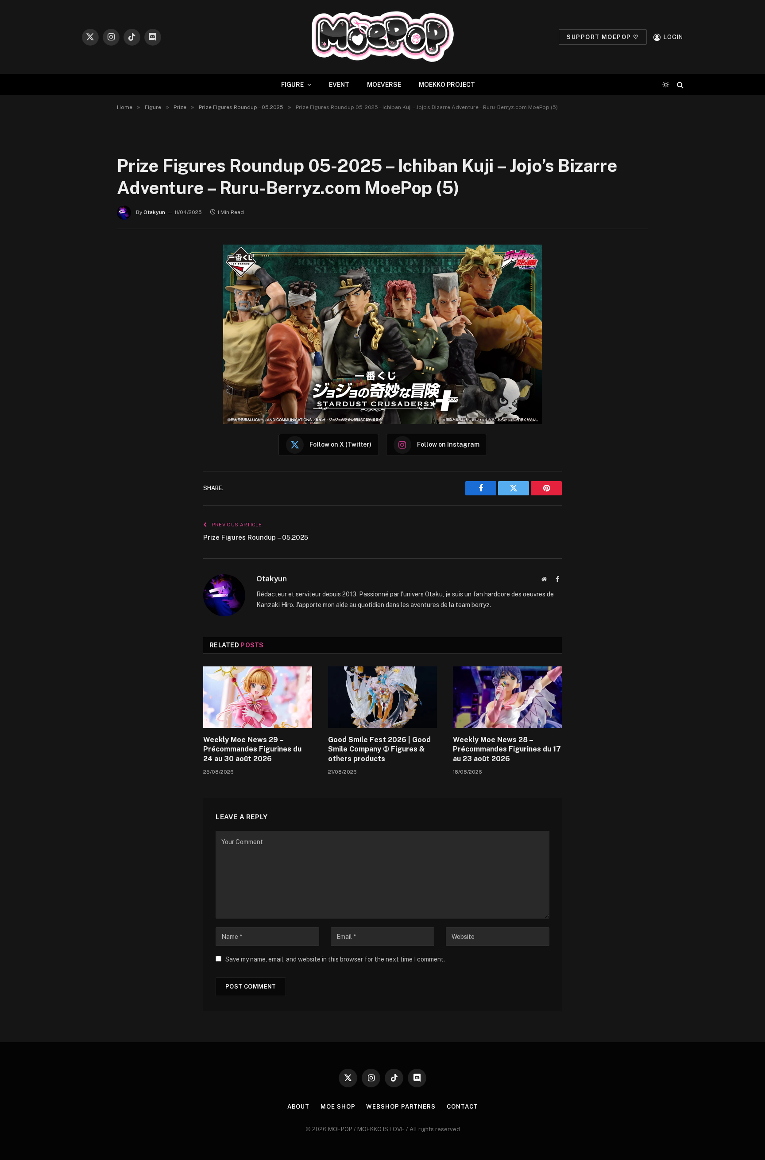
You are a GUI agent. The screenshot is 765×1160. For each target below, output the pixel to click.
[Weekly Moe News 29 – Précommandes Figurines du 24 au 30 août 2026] (257, 697)
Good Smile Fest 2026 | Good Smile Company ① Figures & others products (379, 749)
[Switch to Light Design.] (666, 84)
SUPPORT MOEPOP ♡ (603, 37)
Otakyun (154, 212)
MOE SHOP (338, 1106)
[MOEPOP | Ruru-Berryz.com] (382, 37)
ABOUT (298, 1106)
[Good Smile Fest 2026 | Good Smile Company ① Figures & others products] (382, 697)
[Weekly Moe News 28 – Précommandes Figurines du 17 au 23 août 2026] (507, 697)
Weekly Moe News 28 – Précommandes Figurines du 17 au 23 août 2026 (507, 749)
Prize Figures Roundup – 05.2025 (255, 537)
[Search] (679, 85)
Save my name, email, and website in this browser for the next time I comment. (335, 959)
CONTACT (462, 1106)
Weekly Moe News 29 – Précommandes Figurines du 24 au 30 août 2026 (252, 749)
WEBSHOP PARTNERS (401, 1106)
